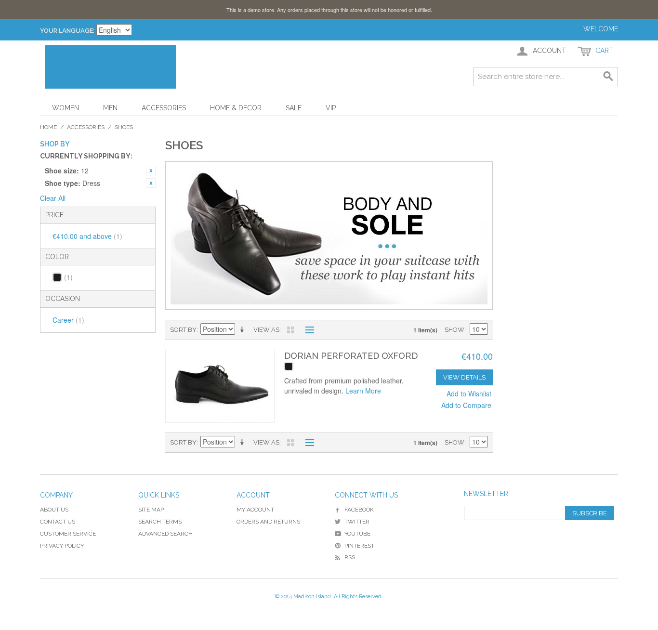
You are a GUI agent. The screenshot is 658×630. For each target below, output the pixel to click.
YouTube (357, 533)
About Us (54, 509)
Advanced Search (165, 533)
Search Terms (160, 521)
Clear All (53, 198)
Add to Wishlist (469, 393)
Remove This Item (151, 170)
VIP (331, 108)
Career (68, 320)
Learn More (363, 390)
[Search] (608, 76)
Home (48, 127)
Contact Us (57, 521)
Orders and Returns (268, 521)
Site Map (151, 509)
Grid (290, 330)
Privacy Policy (62, 545)
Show (454, 329)
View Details (464, 377)
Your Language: (67, 30)
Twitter (356, 521)
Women (65, 108)
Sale (294, 108)
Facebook (359, 509)
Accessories (164, 108)
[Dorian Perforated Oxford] (220, 386)
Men (110, 108)
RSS (349, 557)
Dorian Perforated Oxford (351, 356)
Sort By (183, 329)
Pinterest (359, 545)
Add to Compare (466, 405)
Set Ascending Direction (244, 330)
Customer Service (68, 533)
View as (266, 329)
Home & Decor (236, 108)
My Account (255, 509)
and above (87, 236)
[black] (288, 366)
